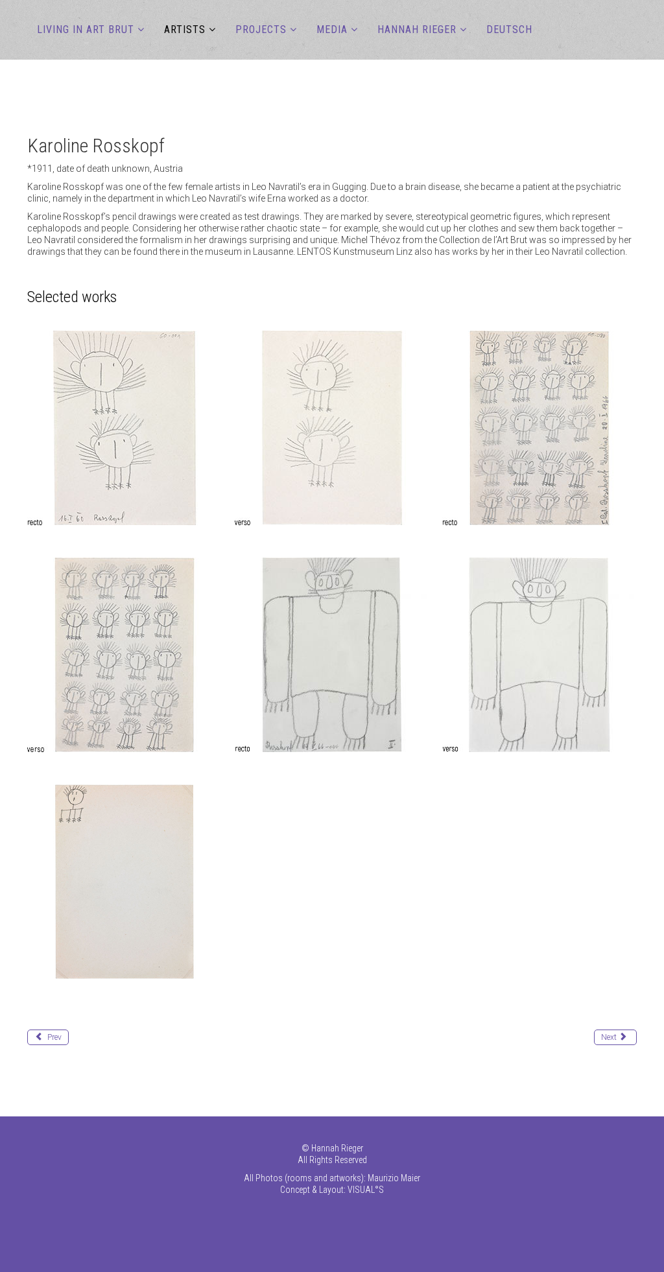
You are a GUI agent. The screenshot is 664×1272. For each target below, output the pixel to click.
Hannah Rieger (416, 29)
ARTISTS (185, 29)
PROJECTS (261, 29)
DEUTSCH (509, 29)
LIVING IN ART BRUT (85, 29)
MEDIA (332, 29)
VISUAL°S (366, 1189)
